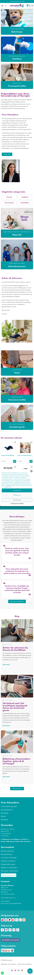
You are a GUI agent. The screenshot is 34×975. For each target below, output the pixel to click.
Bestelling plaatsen (7, 851)
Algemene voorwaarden (9, 867)
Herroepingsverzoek (8, 875)
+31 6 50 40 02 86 (8, 894)
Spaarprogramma (7, 810)
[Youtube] (6, 929)
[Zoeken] (5, 6)
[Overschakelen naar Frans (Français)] (18, 970)
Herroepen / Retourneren (9, 871)
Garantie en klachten (8, 861)
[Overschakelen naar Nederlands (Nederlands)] (12, 970)
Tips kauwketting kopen (9, 806)
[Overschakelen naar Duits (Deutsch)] (22, 970)
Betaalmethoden (6, 854)
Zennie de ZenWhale (7, 455)
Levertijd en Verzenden (9, 858)
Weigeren (17, 495)
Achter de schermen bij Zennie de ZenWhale (15, 649)
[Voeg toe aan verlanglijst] (15, 442)
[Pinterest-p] (10, 929)
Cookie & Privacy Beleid (17, 503)
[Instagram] (13, 929)
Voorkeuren (17, 500)
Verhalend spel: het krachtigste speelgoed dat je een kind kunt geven (15, 707)
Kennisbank (4, 813)
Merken (3, 816)
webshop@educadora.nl (8, 897)
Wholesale (4, 820)
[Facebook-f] (2, 929)
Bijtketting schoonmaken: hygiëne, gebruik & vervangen (17, 761)
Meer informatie (25, 841)
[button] (31, 471)
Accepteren (17, 490)
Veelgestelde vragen (8, 864)
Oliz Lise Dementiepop (24, 455)
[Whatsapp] (17, 929)
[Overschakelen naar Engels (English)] (15, 970)
